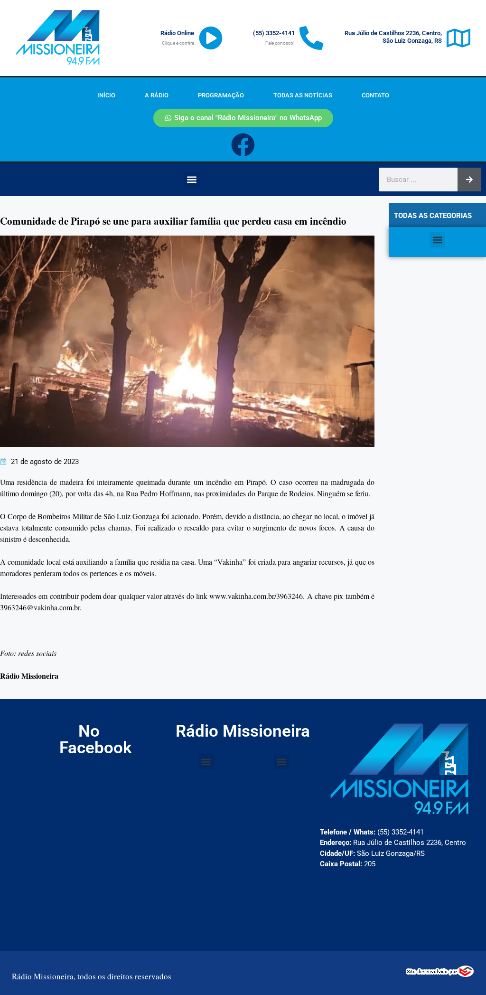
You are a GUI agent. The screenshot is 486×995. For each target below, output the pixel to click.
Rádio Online (177, 33)
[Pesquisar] (469, 179)
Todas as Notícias (302, 95)
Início (106, 95)
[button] (192, 180)
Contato (375, 95)
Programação (221, 95)
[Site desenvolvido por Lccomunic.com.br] (440, 974)
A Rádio (156, 95)
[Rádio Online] (211, 38)
